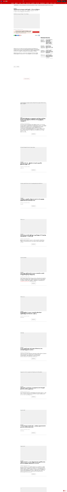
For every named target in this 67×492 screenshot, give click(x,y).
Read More (33, 244)
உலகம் (20, 3)
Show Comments (26, 78)
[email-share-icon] (19, 35)
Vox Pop (55, 3)
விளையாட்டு (28, 3)
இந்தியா (16, 3)
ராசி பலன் (37, 3)
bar (14, 66)
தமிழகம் (12, 3)
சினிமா (23, 3)
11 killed (18, 66)
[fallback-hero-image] (43, 40)
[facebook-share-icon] (17, 35)
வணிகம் (47, 3)
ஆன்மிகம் (33, 3)
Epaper (65, 490)
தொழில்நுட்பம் (42, 3)
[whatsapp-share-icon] (14, 35)
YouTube (51, 3)
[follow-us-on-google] (39, 35)
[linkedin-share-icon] (18, 35)
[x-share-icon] (15, 35)
